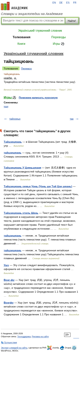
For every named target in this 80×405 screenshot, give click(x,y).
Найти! (72, 20)
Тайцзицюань (13, 141)
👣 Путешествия (9, 342)
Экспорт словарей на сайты (14, 348)
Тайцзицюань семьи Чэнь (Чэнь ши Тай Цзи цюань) (38, 186)
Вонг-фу (9, 279)
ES (68, 2)
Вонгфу (9, 302)
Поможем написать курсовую (38, 97)
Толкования (21, 37)
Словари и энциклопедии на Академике (32, 14)
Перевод (26, 68)
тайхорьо (14, 118)
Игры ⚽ (59, 43)
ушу (6, 106)
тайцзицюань (12, 152)
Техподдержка (24, 336)
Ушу (6, 265)
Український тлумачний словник (40, 30)
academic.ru (14, 6)
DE (61, 2)
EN (54, 2)
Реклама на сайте (40, 336)
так (71, 118)
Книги (21, 43)
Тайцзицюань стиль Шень (21, 212)
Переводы (58, 37)
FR (74, 2)
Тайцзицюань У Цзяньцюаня (22, 167)
